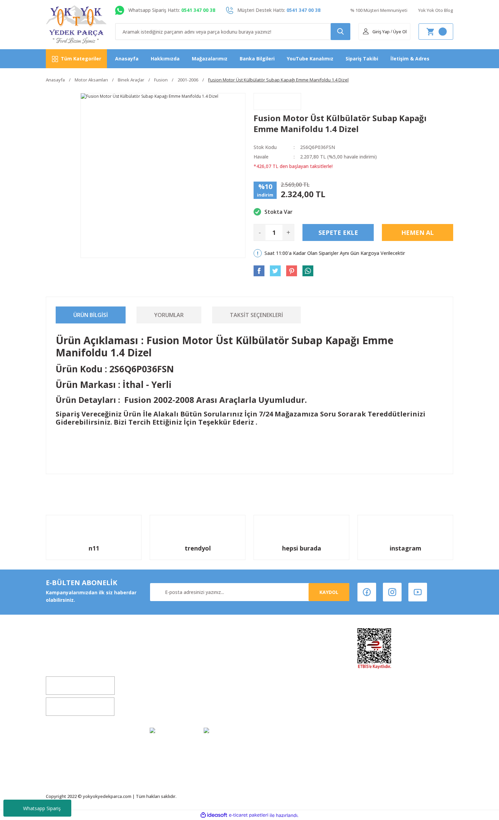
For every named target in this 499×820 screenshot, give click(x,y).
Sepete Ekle (338, 232)
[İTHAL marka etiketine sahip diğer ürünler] (277, 101)
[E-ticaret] (249, 815)
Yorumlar (169, 315)
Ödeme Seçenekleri (277, 706)
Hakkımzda (163, 654)
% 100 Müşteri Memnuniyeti (378, 10)
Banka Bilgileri (257, 58)
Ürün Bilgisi (90, 315)
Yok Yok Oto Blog (435, 10)
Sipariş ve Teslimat (277, 693)
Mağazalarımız (209, 58)
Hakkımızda (165, 58)
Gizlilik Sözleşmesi (172, 706)
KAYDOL (328, 592)
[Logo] (76, 24)
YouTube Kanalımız (310, 58)
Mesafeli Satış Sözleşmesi (285, 667)
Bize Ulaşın (163, 693)
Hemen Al (417, 232)
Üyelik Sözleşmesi (275, 654)
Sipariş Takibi (362, 58)
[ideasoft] (213, 815)
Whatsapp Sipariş (42, 808)
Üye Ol (400, 32)
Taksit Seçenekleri (256, 315)
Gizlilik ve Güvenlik (276, 680)
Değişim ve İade (169, 667)
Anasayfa (126, 58)
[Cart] (436, 31)
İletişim (159, 680)
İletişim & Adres (409, 58)
